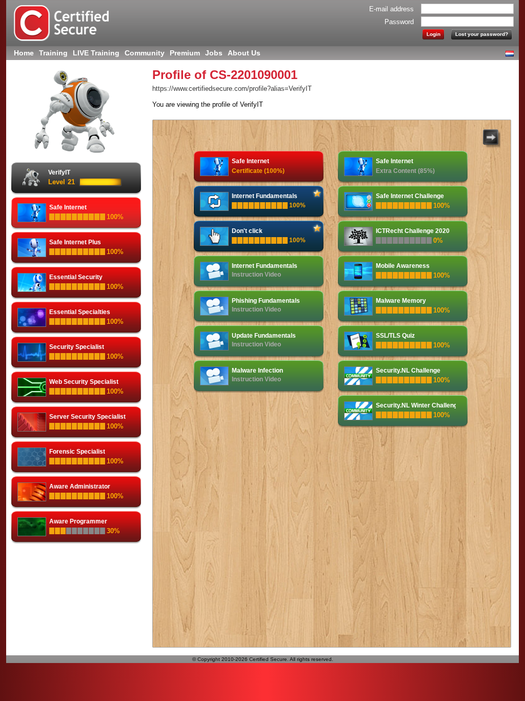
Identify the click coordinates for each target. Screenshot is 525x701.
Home (24, 53)
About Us (244, 53)
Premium (185, 53)
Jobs (214, 53)
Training (53, 53)
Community (145, 53)
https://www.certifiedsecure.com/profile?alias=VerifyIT (232, 88)
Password (399, 22)
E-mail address (391, 9)
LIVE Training (96, 53)
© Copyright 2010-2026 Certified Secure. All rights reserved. (262, 659)
